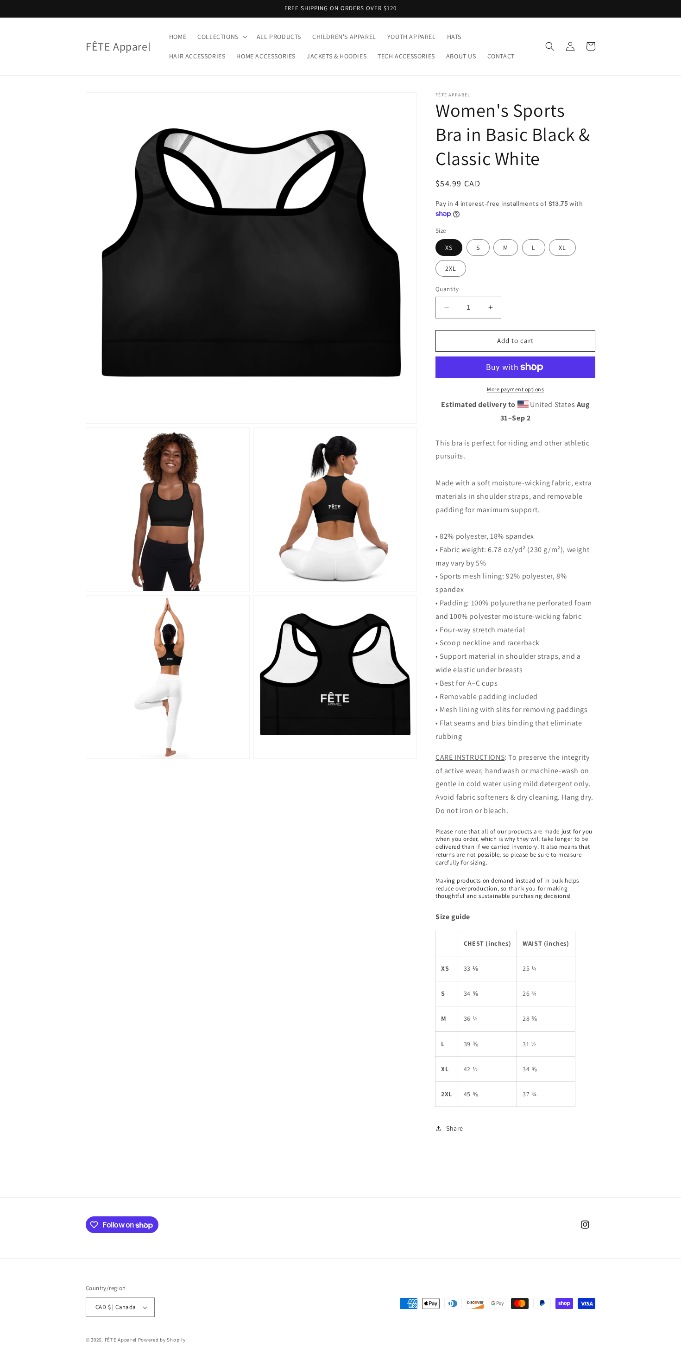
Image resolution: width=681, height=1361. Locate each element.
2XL (450, 268)
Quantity (447, 289)
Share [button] (454, 1128)
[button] (221, 36)
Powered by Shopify (162, 1339)
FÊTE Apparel (121, 1339)
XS (449, 247)
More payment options (515, 389)
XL (562, 247)
